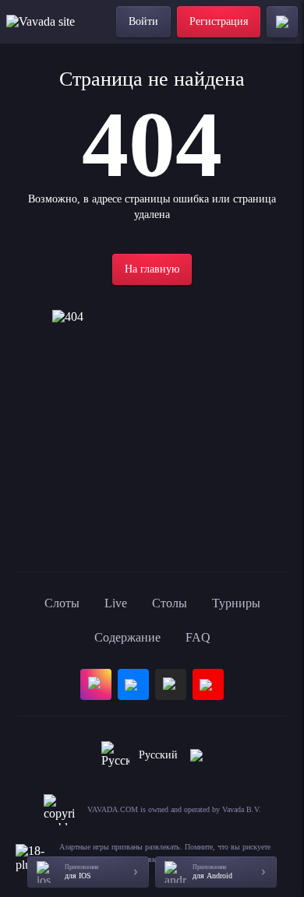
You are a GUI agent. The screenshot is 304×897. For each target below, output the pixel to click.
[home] (49, 22)
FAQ (198, 637)
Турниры (236, 603)
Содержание (127, 637)
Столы (169, 603)
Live (115, 603)
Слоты (62, 603)
